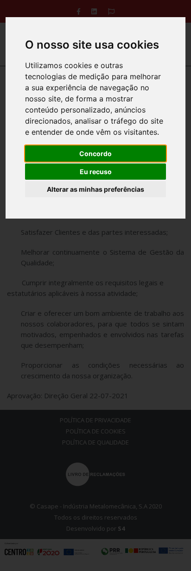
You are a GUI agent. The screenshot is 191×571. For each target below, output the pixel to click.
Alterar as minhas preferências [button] (95, 189)
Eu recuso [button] (96, 172)
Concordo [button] (95, 153)
